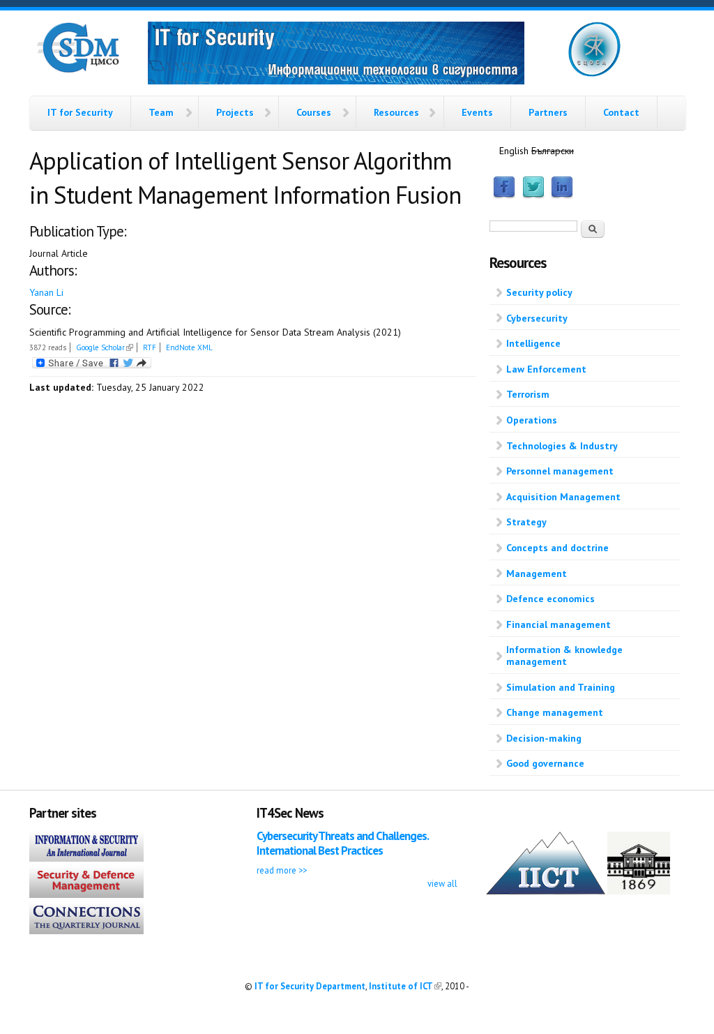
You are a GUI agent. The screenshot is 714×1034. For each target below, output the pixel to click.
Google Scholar (104, 347)
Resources (396, 112)
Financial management (558, 624)
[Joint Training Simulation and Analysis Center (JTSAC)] (594, 74)
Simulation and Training (560, 687)
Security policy (539, 292)
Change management (554, 712)
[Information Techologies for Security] (336, 55)
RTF (149, 347)
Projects (235, 112)
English (514, 150)
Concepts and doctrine (557, 547)
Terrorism (527, 394)
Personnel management (560, 471)
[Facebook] (504, 195)
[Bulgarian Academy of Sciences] (638, 891)
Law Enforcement (546, 369)
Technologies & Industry (562, 446)
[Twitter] (533, 195)
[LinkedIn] (562, 195)
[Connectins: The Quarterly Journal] (86, 930)
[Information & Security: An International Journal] (86, 858)
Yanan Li (46, 292)
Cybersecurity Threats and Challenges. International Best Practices (342, 843)
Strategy (526, 522)
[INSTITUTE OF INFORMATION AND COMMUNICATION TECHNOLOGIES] (545, 891)
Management (536, 573)
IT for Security (80, 112)
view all (442, 883)
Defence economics (550, 598)
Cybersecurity (537, 318)
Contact (621, 112)
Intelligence (533, 343)
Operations (531, 420)
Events (477, 112)
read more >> (282, 870)
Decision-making (544, 738)
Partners (548, 112)
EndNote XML (189, 347)
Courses (313, 112)
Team (161, 112)
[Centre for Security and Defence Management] (78, 69)
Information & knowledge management (564, 655)
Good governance (545, 763)
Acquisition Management (563, 496)
